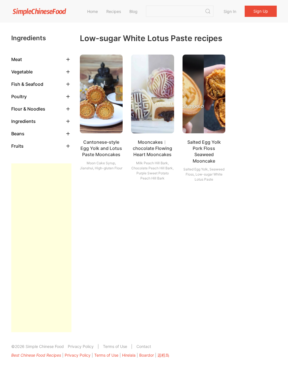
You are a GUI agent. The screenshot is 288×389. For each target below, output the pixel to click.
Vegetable (22, 72)
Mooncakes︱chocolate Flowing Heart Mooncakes (152, 148)
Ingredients (23, 121)
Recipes (113, 11)
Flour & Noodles (28, 109)
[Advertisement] (41, 247)
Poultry (19, 96)
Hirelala (129, 355)
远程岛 (163, 355)
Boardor (146, 355)
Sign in (230, 11)
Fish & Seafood (27, 84)
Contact (143, 346)
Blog (133, 11)
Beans (17, 133)
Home (92, 11)
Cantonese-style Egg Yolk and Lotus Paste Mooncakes (101, 148)
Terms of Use (115, 346)
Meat (16, 59)
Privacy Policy (81, 346)
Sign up (260, 11)
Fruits (17, 146)
